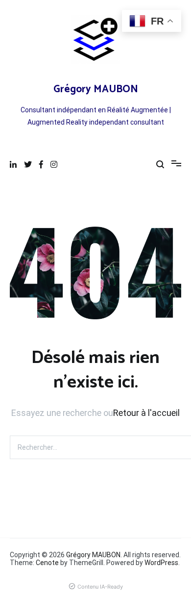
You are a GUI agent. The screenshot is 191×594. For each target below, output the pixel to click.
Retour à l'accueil (146, 413)
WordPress (161, 563)
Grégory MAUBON (95, 89)
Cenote (47, 563)
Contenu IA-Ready (100, 586)
